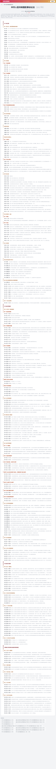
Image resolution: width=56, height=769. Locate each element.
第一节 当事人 (6, 139)
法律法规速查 (6, 1)
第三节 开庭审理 (7, 345)
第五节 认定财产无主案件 (9, 482)
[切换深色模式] (48, 1)
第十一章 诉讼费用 (7, 300)
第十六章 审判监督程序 (8, 503)
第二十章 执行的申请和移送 (9, 593)
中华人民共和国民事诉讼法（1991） (8, 731)
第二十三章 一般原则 (8, 650)
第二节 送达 (6, 222)
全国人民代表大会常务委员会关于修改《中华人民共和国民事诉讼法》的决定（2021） (30, 722)
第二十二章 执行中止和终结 (9, 638)
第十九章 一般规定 (7, 566)
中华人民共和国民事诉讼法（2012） (8, 727)
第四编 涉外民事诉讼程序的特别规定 (11, 647)
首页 (1, 4)
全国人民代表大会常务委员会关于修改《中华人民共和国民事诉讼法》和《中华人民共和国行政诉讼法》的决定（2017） (22, 725)
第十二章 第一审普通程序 (9, 309)
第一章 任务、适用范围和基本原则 (11, 26)
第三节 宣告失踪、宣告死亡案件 (10, 462)
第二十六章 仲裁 (7, 682)
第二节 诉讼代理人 (7, 159)
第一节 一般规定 (7, 445)
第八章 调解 (6, 243)
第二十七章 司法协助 (8, 695)
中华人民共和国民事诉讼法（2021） (8, 722)
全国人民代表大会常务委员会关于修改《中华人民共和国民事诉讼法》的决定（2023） (30, 720)
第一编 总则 (6, 23)
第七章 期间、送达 (7, 214)
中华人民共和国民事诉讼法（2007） (8, 729)
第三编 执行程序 (7, 563)
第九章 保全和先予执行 (8, 259)
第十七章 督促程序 (7, 537)
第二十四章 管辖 (7, 665)
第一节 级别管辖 (7, 63)
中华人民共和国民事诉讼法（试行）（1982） (23, 731)
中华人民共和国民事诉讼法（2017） (8, 723)
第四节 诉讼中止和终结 (8, 379)
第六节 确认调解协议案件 (9, 490)
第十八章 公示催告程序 (8, 548)
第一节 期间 (6, 216)
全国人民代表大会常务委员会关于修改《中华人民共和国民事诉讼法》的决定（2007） (30, 729)
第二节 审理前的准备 (8, 325)
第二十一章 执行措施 (8, 605)
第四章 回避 (6, 126)
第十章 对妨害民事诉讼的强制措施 (11, 280)
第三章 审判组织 (7, 113)
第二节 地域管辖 (7, 73)
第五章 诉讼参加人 (7, 137)
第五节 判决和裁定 (7, 385)
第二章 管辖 (6, 60)
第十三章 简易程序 (7, 398)
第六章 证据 (6, 174)
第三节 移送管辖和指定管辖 (9, 105)
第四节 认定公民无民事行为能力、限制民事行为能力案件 (15, 472)
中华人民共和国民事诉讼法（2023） (8, 720)
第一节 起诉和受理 (7, 311)
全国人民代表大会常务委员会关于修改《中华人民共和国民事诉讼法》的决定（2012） (30, 727)
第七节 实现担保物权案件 (9, 496)
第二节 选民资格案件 (8, 455)
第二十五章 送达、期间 (8, 671)
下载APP (52, 1)
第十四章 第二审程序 (8, 414)
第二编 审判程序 (7, 306)
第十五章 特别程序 (7, 443)
